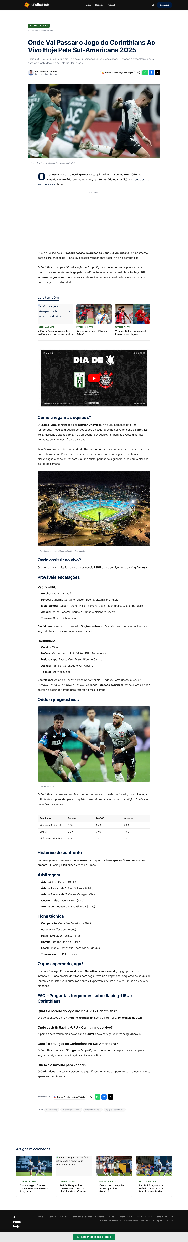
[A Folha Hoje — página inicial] (37, 5)
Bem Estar (63, 1217)
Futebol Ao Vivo (39, 25)
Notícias (99, 5)
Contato (148, 1217)
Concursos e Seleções (82, 1217)
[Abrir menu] (19, 5)
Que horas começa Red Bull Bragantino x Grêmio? (112, 1188)
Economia (99, 1217)
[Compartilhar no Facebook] (151, 72)
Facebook (145, 1220)
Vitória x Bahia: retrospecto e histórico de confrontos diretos (55, 333)
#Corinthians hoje (92, 1110)
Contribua (164, 5)
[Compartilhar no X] (157, 72)
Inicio (88, 5)
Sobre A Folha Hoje (164, 1217)
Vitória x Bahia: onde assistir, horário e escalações (131, 333)
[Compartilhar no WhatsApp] (145, 72)
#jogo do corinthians (114, 1110)
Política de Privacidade (110, 1220)
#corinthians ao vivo (71, 1110)
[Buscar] (152, 5)
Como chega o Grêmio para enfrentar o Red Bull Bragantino (34, 1188)
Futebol (111, 5)
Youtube (169, 1220)
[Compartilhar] (139, 73)
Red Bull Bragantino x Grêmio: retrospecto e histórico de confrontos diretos (73, 1190)
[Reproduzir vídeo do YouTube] (94, 378)
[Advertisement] (94, 219)
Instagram (157, 1220)
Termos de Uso (131, 1220)
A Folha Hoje (33, 31)
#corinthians (51, 1110)
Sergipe (52, 1217)
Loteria (139, 1217)
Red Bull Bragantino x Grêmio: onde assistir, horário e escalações (151, 1188)
